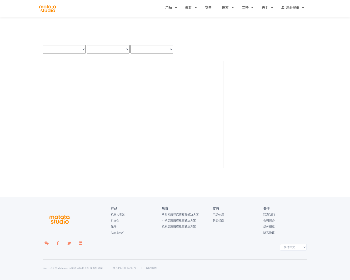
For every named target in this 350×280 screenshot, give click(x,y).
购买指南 (218, 220)
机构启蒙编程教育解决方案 (179, 226)
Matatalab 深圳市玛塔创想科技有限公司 (80, 268)
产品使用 (218, 214)
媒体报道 (269, 226)
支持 (245, 7)
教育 (188, 7)
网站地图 (151, 268)
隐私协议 (269, 232)
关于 (265, 7)
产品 (168, 7)
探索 (225, 7)
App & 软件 (118, 232)
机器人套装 (118, 214)
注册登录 (292, 7)
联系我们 (269, 214)
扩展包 (115, 220)
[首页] (47, 9)
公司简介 (269, 220)
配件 (113, 226)
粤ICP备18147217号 (124, 268)
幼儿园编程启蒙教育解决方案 (180, 214)
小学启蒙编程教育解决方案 (179, 220)
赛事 (208, 7)
